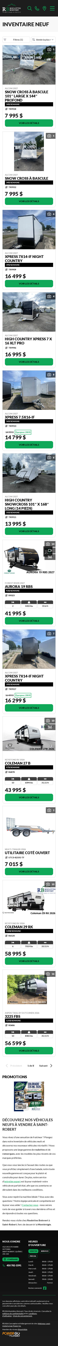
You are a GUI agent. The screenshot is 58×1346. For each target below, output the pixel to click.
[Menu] (52, 8)
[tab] (33, 1251)
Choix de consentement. (22, 1316)
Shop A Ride (22, 1329)
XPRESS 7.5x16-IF (20, 417)
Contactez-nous (30, 1205)
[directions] (44, 8)
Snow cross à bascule (26, 178)
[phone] (37, 8)
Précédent (16, 1065)
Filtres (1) (18, 39)
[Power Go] (29, 1334)
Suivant (43, 1065)
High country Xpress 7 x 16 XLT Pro (28, 341)
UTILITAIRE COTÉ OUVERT (27, 853)
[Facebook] (45, 1288)
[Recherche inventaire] (30, 8)
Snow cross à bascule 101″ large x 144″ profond (26, 96)
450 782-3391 (14, 1265)
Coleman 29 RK (19, 927)
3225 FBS (12, 1016)
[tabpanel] (40, 1272)
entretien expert (12, 1181)
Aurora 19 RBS (19, 587)
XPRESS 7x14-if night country (24, 259)
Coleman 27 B (17, 763)
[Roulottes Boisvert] (13, 8)
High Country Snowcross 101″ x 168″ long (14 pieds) (27, 504)
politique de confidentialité (13, 1313)
